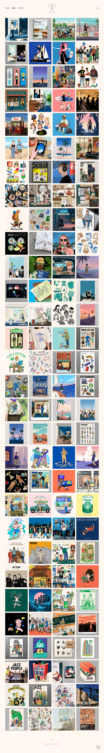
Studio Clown (56, 744)
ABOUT (7, 8)
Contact (21, 8)
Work (14, 8)
